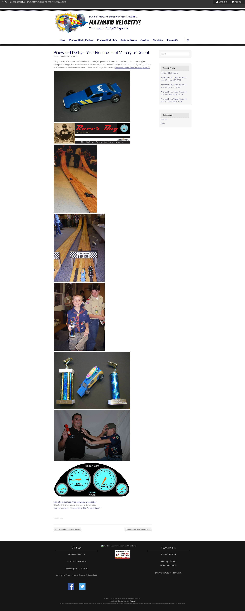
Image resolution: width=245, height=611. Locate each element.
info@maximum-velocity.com (168, 572)
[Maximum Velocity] (97, 23)
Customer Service (129, 40)
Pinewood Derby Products (81, 40)
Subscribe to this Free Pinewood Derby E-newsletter (75, 502)
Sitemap (132, 601)
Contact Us (172, 40)
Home (62, 40)
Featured (164, 120)
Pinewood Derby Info (107, 40)
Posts (61, 518)
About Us (144, 40)
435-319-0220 (168, 554)
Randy (75, 56)
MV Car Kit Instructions (169, 73)
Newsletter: (31, 2)
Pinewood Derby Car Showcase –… (138, 529)
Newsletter (158, 40)
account (222, 2)
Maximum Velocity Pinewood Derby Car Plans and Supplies (77, 508)
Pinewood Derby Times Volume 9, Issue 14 (132, 68)
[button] (187, 40)
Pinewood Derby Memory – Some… (67, 529)
